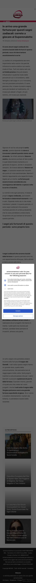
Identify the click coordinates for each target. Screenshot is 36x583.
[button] (18, 289)
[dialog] (18, 291)
